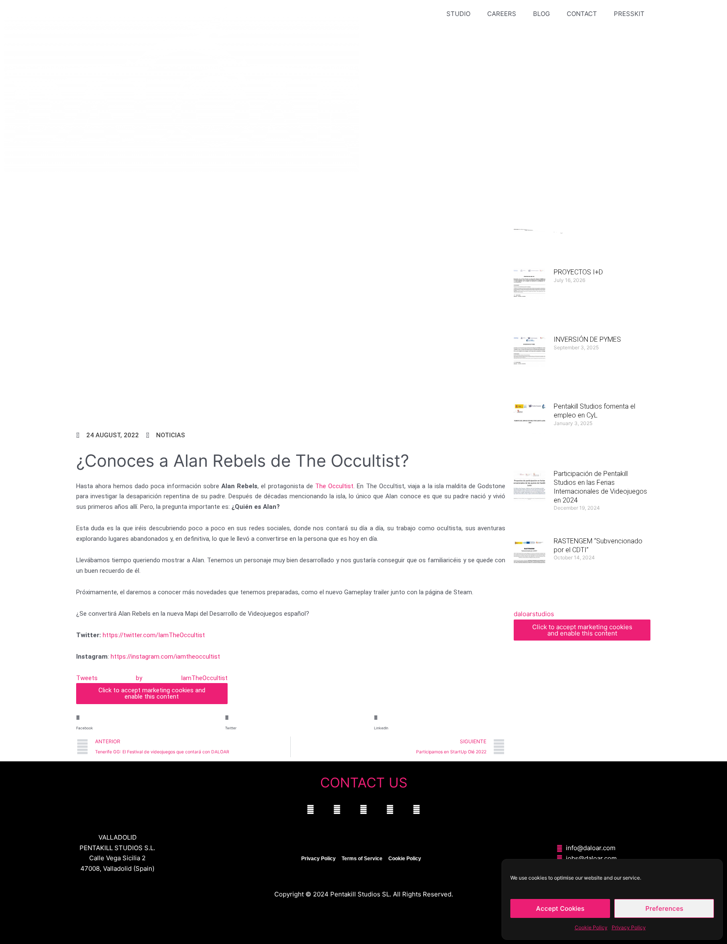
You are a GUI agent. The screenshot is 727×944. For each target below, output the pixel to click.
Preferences (664, 908)
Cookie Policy (591, 927)
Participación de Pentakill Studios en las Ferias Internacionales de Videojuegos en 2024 (600, 487)
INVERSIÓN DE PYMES (587, 339)
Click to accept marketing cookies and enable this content (151, 693)
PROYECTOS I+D (578, 272)
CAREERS (501, 14)
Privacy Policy (629, 927)
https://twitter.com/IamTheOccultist (154, 635)
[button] (141, 720)
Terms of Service (362, 859)
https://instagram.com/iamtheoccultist (165, 656)
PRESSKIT (629, 14)
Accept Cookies (560, 908)
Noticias (170, 435)
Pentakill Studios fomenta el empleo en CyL (594, 410)
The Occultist (334, 486)
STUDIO (458, 14)
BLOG (541, 14)
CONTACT (582, 14)
